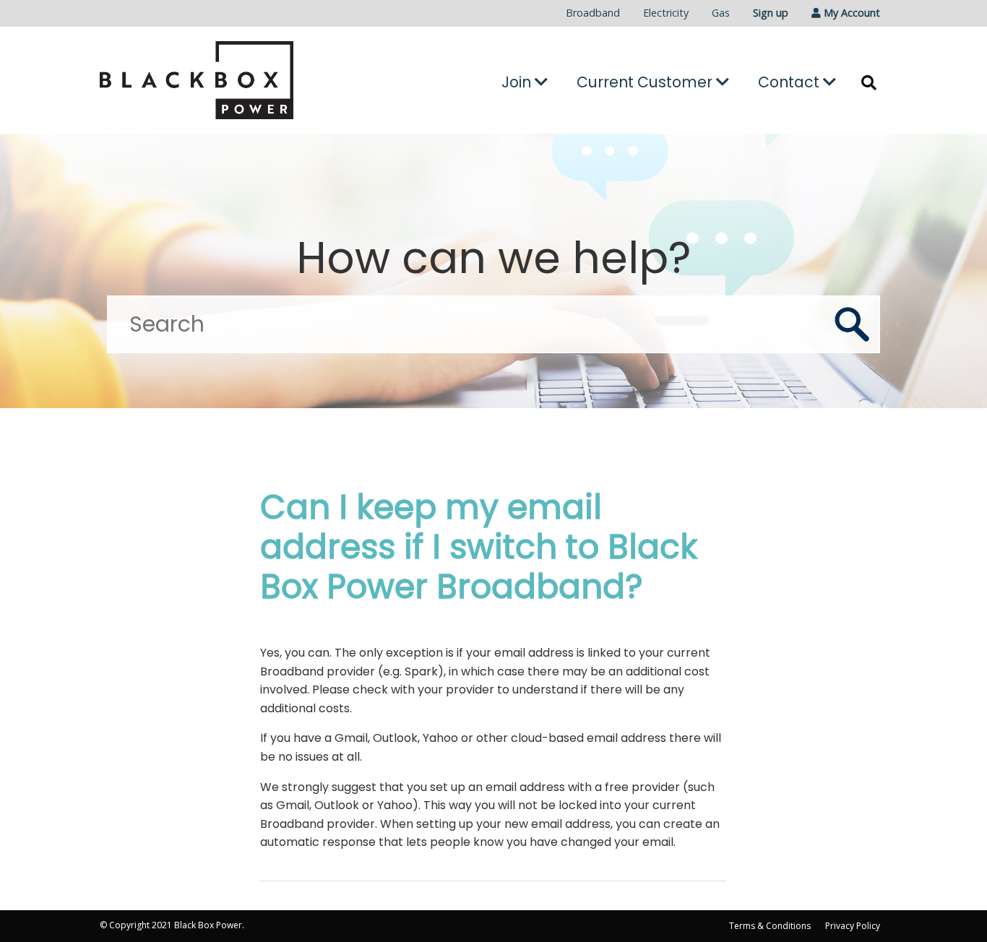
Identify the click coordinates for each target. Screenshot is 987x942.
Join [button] (518, 82)
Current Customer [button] (646, 82)
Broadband (593, 13)
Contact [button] (790, 82)
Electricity (666, 13)
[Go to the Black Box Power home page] (223, 80)
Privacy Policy (852, 926)
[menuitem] (593, 13)
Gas (721, 13)
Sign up (770, 13)
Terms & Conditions (770, 926)
